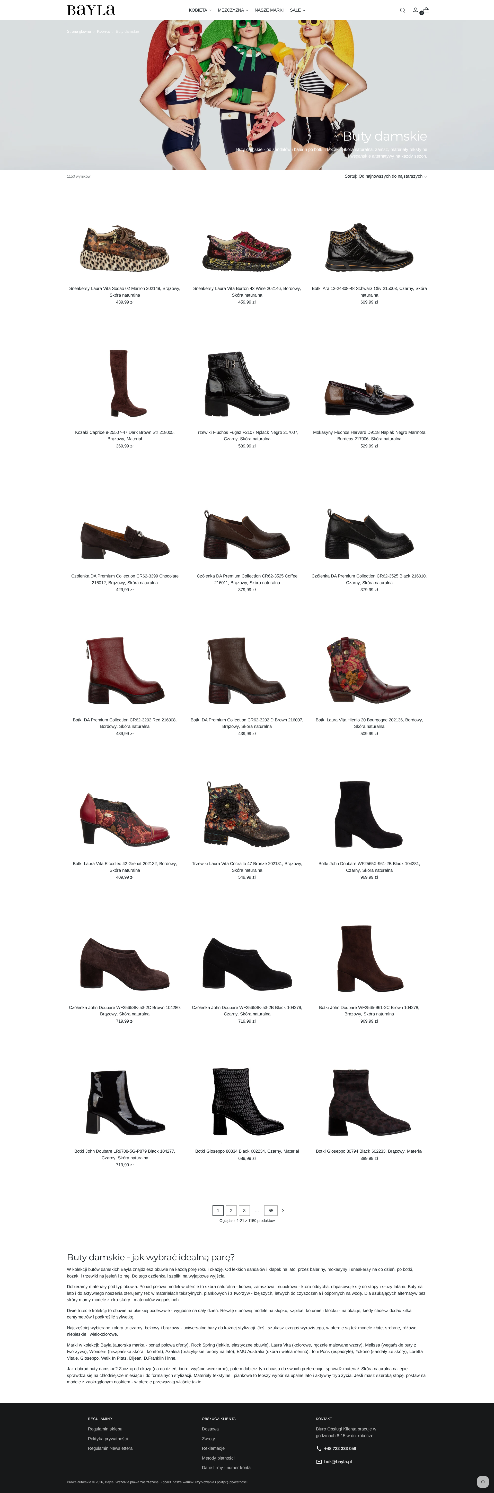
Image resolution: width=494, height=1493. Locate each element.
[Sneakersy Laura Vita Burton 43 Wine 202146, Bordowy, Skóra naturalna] (247, 242)
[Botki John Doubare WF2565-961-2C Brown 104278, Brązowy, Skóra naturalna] (369, 961)
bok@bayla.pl (338, 1461)
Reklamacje (213, 1448)
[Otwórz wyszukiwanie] (403, 10)
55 (271, 1210)
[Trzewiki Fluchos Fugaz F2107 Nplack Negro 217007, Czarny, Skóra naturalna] (247, 386)
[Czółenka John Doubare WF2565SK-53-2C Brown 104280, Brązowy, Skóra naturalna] (125, 961)
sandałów (256, 1269)
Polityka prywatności (108, 1438)
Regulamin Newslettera (110, 1448)
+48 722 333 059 (340, 1448)
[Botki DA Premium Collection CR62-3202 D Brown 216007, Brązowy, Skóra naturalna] (247, 674)
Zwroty (208, 1438)
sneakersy (361, 1269)
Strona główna (79, 31)
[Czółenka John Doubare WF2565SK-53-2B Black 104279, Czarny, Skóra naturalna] (247, 961)
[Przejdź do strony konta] (413, 10)
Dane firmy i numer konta (226, 1467)
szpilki (175, 1276)
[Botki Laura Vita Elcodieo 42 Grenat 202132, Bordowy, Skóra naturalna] (125, 817)
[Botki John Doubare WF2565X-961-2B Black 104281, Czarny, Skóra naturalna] (369, 817)
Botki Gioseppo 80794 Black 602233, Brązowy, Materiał (369, 1151)
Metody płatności (218, 1458)
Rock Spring (203, 1345)
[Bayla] (91, 10)
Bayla (106, 1345)
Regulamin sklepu (105, 1429)
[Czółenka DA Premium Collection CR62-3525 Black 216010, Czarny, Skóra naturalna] (369, 530)
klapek (275, 1269)
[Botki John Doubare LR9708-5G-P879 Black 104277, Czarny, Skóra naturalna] (125, 1105)
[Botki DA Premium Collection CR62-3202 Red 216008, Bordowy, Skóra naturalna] (125, 674)
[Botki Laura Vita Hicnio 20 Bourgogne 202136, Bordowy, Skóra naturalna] (369, 674)
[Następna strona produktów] (283, 1210)
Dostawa (210, 1429)
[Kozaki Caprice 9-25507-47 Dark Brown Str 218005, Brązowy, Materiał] (125, 386)
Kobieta (103, 31)
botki (407, 1269)
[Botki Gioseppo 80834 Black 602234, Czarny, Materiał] (247, 1105)
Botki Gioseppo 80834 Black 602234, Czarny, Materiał (247, 1151)
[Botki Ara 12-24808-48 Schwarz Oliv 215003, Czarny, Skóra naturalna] (369, 242)
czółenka (156, 1276)
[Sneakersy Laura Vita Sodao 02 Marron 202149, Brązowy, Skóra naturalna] (125, 242)
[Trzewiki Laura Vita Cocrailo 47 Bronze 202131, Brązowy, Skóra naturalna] (247, 817)
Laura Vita (281, 1345)
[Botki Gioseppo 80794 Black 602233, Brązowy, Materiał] (369, 1105)
